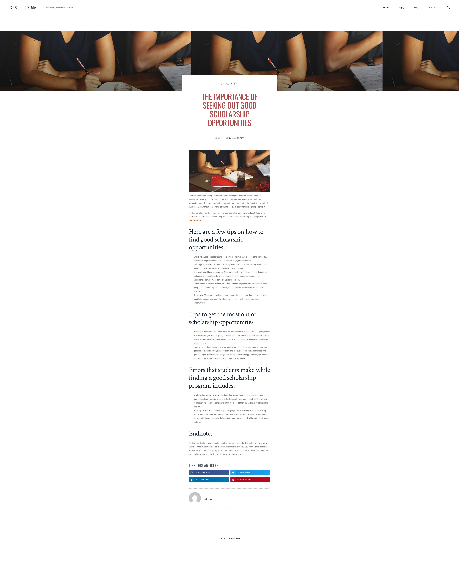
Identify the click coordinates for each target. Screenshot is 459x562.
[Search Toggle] (448, 8)
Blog (416, 7)
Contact (431, 7)
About (385, 7)
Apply (401, 7)
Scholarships (229, 84)
